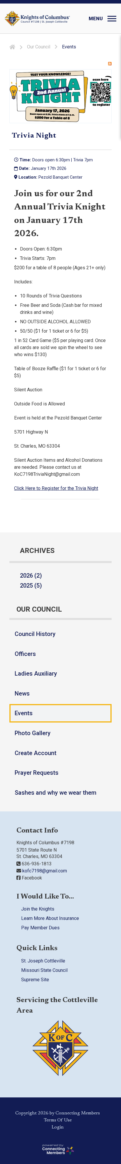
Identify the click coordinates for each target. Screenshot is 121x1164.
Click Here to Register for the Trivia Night (56, 488)
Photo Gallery (33, 733)
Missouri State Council (44, 970)
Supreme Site (35, 979)
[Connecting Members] (57, 1149)
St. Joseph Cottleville (43, 960)
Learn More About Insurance (50, 918)
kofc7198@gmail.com (44, 871)
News (22, 693)
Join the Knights (37, 909)
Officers (25, 653)
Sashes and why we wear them (55, 792)
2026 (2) (31, 575)
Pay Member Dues (40, 927)
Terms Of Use (58, 1120)
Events (24, 713)
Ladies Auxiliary (36, 673)
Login (58, 1127)
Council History (35, 633)
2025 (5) (31, 585)
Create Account (35, 753)
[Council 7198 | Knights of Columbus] (37, 18)
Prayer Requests (36, 772)
